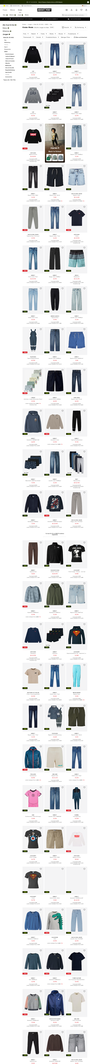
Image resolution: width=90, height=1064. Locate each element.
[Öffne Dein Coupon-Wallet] (67, 10)
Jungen (30, 24)
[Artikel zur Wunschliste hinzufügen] (41, 44)
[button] (67, 27)
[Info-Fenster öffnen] (88, 2)
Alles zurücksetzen (81, 37)
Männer (12, 10)
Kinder (20, 10)
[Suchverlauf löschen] (86, 15)
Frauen (5, 10)
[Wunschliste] (81, 10)
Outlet (6, 5)
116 (51, 24)
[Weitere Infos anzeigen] (33, 80)
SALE (46, 24)
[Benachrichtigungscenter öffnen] (76, 9)
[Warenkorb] (86, 10)
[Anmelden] (71, 10)
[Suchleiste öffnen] (63, 15)
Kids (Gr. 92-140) (38, 24)
